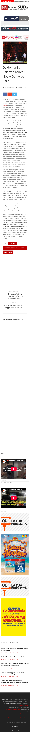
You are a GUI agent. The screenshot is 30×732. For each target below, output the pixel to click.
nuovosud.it (15, 726)
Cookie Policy (15, 719)
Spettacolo (7, 87)
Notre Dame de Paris (10, 248)
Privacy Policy (24, 717)
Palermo (12, 87)
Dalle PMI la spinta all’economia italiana (13, 657)
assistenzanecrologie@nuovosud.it (19, 713)
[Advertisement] (15, 271)
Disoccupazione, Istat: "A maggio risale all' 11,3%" (13, 307)
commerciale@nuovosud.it (13, 709)
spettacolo (8, 252)
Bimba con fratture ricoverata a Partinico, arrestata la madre (16, 296)
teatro (23, 248)
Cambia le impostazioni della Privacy (11, 717)
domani (5, 105)
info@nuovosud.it (23, 705)
